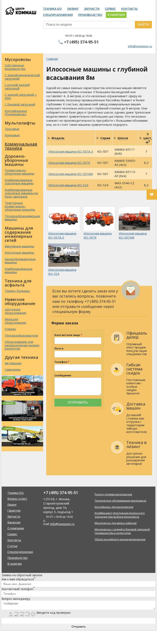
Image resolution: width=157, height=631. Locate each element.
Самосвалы (13, 369)
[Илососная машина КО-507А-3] (64, 219)
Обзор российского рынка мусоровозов (120, 539)
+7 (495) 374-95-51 (81, 42)
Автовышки (13, 363)
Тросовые (12, 129)
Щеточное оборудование (15, 311)
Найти (143, 24)
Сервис (110, 9)
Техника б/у (52, 9)
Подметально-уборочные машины (19, 172)
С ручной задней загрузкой (17, 86)
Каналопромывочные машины (20, 260)
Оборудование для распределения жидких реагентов (22, 345)
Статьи (12, 546)
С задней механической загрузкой (22, 76)
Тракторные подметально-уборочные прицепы (20, 206)
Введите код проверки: (53, 612)
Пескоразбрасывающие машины (22, 217)
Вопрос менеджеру (16, 599)
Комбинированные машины (19, 270)
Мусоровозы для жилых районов (116, 523)
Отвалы (10, 329)
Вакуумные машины (19, 246)
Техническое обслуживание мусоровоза (120, 500)
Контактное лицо (67, 335)
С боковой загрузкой (20, 104)
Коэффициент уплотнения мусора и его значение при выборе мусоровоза (120, 515)
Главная (52, 59)
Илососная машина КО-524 (68, 185)
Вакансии (13, 522)
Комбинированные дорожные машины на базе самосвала (21, 193)
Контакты (129, 9)
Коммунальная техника (21, 146)
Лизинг (73, 9)
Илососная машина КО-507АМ (70, 174)
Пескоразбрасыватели (21, 335)
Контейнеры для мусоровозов (114, 507)
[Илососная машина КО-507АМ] (134, 219)
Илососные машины (19, 252)
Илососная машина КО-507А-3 (70, 151)
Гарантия (13, 510)
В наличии (116, 15)
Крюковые (12, 135)
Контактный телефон (18, 589)
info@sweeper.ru (140, 46)
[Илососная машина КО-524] (64, 255)
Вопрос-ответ (17, 499)
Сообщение (62, 375)
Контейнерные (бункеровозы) (16, 112)
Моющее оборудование (15, 321)
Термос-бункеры (17, 291)
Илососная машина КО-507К (69, 163)
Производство (90, 15)
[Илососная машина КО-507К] (99, 219)
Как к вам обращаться (18, 579)
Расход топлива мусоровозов (113, 494)
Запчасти (92, 9)
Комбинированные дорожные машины (19, 181)
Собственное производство (15, 67)
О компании (15, 528)
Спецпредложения (58, 15)
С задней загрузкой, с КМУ (21, 96)
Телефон (60, 361)
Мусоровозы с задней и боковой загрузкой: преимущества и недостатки (122, 531)
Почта (58, 348)
